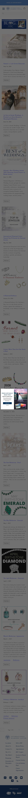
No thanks (7, 405)
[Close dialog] (26, 389)
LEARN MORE (7, 403)
